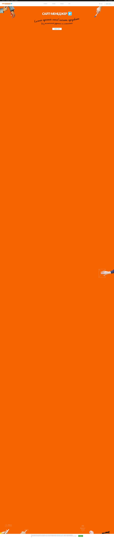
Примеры (45, 3)
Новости (3, 0)
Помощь (62, 3)
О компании (8, 0)
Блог (69, 3)
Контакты (16, 0)
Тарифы (53, 3)
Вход (106, 0)
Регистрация (110, 0)
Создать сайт (108, 3)
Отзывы (12, 0)
